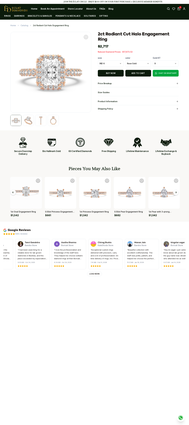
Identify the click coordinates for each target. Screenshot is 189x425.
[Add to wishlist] (86, 37)
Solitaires (90, 16)
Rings (7, 16)
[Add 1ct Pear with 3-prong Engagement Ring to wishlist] (176, 181)
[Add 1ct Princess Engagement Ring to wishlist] (107, 181)
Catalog (24, 25)
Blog (110, 8)
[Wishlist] (173, 8)
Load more (94, 274)
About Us (91, 8)
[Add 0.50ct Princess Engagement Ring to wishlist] (72, 181)
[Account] (184, 8)
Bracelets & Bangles (40, 16)
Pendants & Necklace (68, 16)
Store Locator (75, 8)
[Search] (168, 8)
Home (34, 8)
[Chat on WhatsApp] (181, 418)
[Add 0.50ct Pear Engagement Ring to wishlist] (141, 181)
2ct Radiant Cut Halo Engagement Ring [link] (51, 25)
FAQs (102, 8)
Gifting (103, 16)
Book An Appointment (52, 8)
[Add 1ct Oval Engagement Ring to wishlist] (38, 181)
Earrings (19, 16)
